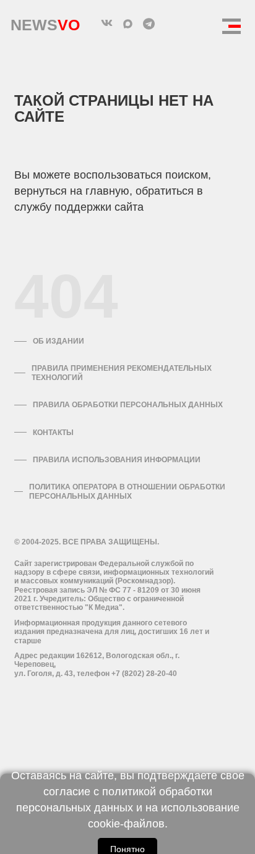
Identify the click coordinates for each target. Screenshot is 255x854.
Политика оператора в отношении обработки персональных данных (127, 491)
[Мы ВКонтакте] (106, 23)
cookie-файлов (126, 824)
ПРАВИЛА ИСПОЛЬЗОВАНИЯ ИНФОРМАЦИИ (117, 459)
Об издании (58, 341)
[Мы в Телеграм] (148, 23)
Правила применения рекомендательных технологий (122, 372)
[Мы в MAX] (127, 23)
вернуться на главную (71, 191)
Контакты (53, 432)
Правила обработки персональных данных (128, 404)
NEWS (45, 22)
